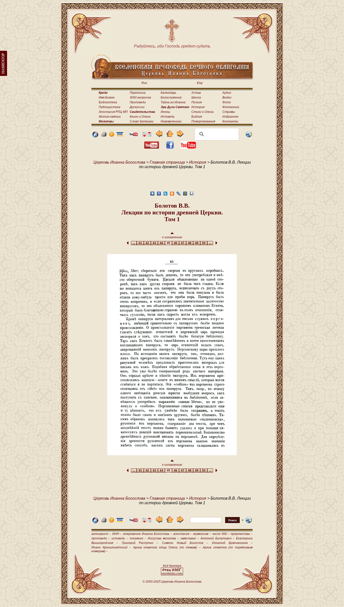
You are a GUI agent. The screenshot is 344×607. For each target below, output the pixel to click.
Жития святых (110, 116)
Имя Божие (107, 97)
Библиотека (108, 102)
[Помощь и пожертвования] (120, 135)
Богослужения (171, 97)
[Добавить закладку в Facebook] (159, 195)
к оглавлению (172, 237)
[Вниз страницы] (144, 135)
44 (161, 243)
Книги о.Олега (140, 116)
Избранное (230, 116)
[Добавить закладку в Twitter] (165, 195)
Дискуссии (137, 107)
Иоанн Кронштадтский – (111, 547)
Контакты (230, 121)
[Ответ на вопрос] (111, 135)
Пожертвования (203, 121)
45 (168, 243)
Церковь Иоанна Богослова (119, 162)
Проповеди (138, 102)
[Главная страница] (95, 136)
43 (154, 243)
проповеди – (100, 538)
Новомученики (171, 121)
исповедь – (120, 538)
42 (147, 243)
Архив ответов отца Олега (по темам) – (167, 547)
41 (140, 243)
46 (175, 243)
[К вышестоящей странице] (169, 136)
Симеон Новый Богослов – (185, 543)
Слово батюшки (142, 121)
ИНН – (117, 534)
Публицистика (109, 107)
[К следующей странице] (180, 136)
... (133, 243)
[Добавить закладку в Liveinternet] (191, 195)
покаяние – (138, 538)
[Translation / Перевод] (249, 136)
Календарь (168, 93)
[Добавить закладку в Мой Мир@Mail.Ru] (185, 195)
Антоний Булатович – (217, 538)
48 (189, 243)
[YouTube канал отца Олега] (133, 135)
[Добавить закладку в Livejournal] (178, 195)
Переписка (138, 93)
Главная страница (167, 162)
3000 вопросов (140, 97)
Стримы (228, 112)
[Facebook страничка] (170, 147)
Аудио (226, 93)
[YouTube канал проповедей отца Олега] (188, 147)
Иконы (165, 112)
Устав (196, 93)
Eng (199, 83)
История (197, 107)
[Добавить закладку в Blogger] (172, 195)
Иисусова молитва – (163, 538)
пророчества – (242, 534)
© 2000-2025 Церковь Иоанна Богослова (172, 581)
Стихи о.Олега (202, 112)
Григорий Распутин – (140, 543)
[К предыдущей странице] (159, 136)
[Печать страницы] (104, 135)
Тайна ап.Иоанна (173, 102)
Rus (144, 83)
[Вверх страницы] (149, 135)
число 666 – (221, 534)
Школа (196, 97)
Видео (226, 97)
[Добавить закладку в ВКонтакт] (152, 195)
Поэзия (196, 102)
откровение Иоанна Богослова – (147, 534)
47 (182, 243)
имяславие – (190, 538)
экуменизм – (202, 534)
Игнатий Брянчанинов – (232, 543)
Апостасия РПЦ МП (113, 112)
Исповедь (168, 116)
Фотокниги (230, 107)
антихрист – (101, 534)
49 (196, 243)
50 (203, 243)
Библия (196, 116)
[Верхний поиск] (216, 523)
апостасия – (182, 534)
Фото (226, 102)
